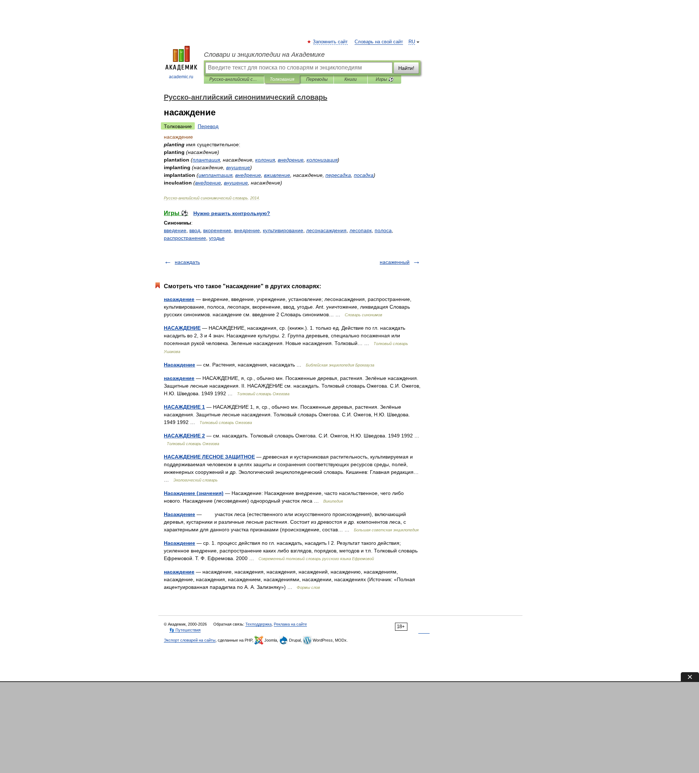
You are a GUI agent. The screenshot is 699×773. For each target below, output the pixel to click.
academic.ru (181, 76)
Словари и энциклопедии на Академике (264, 54)
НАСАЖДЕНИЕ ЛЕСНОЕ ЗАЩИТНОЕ (209, 457)
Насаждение (179, 365)
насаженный (395, 262)
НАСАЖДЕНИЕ (182, 328)
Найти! (406, 68)
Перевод (208, 126)
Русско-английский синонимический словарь (233, 79)
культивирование (283, 230)
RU (411, 41)
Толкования (282, 79)
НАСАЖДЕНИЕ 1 (184, 407)
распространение (185, 238)
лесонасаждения (326, 230)
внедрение (247, 230)
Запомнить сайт (330, 41)
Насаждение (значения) (194, 493)
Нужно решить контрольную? (231, 213)
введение (175, 230)
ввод (194, 230)
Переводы (317, 79)
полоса (383, 230)
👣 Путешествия (185, 630)
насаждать (187, 262)
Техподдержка (258, 624)
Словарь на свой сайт (379, 41)
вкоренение (217, 230)
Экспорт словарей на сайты (190, 640)
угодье (217, 238)
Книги (350, 79)
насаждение (179, 299)
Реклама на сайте (290, 624)
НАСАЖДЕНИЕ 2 (184, 436)
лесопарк (361, 230)
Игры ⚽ (385, 79)
